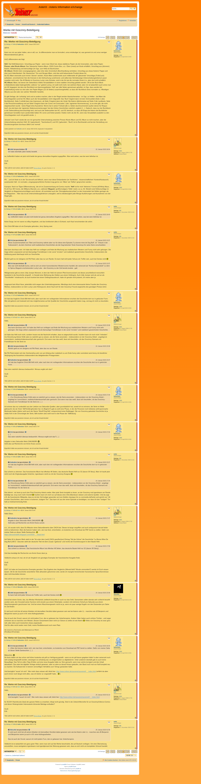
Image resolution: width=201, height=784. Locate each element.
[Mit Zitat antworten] (109, 42)
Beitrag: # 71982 (10, 457)
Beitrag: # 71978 (10, 317)
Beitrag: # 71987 (10, 687)
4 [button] (118, 37)
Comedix (14, 33)
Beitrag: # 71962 (10, 176)
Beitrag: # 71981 (10, 426)
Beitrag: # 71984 (10, 587)
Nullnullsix (117, 51)
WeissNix (116, 594)
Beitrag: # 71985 (10, 640)
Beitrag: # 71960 (10, 44)
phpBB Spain (72, 766)
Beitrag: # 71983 (10, 510)
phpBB (64, 764)
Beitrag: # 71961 (10, 141)
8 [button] (128, 37)
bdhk (11, 149)
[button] (107, 37)
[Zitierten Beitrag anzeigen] (26, 149)
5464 (120, 598)
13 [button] (133, 37)
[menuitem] (18, 20)
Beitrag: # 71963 (10, 209)
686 (120, 210)
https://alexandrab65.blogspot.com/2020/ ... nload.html (24, 534)
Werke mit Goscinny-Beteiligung (21, 30)
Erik (115, 146)
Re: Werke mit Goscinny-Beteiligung (22, 41)
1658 (120, 55)
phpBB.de (78, 768)
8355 (120, 151)
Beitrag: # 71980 (10, 389)
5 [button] (120, 37)
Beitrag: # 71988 (10, 724)
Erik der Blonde (37, 168)
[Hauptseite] (21, 10)
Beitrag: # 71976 (10, 295)
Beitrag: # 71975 (10, 235)
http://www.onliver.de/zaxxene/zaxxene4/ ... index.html (76, 671)
